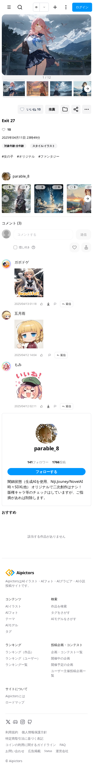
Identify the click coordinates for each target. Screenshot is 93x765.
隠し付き (24, 247)
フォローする (46, 471)
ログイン (82, 7)
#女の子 (7, 156)
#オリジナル (26, 156)
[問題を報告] (55, 304)
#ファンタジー (48, 156)
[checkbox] (15, 247)
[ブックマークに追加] (65, 109)
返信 (68, 304)
